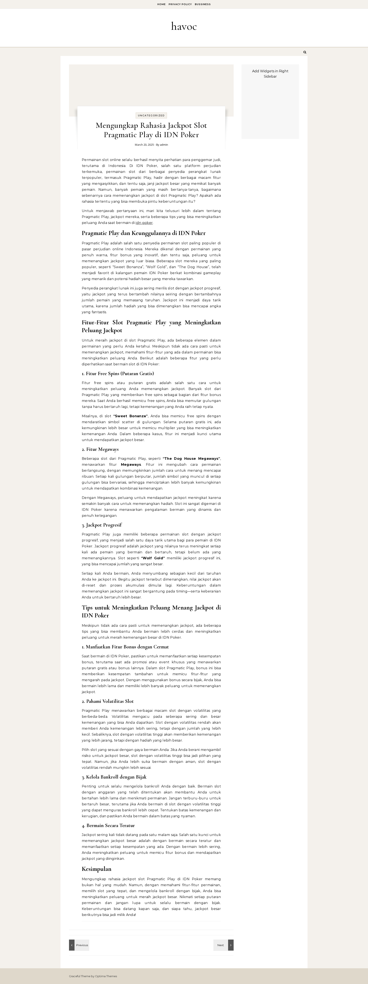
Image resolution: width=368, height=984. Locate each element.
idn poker (144, 223)
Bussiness (203, 4)
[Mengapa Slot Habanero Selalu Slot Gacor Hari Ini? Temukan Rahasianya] (224, 945)
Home (161, 4)
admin (164, 145)
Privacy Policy (180, 4)
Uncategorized (151, 115)
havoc (184, 26)
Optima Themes (106, 976)
